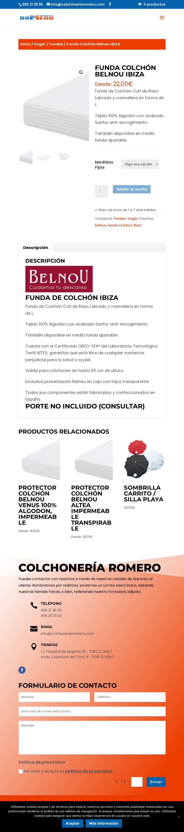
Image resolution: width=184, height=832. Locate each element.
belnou (100, 225)
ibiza (137, 225)
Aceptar (73, 823)
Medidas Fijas (104, 164)
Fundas (56, 44)
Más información (103, 823)
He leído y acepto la (68, 771)
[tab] (35, 247)
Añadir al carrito (131, 189)
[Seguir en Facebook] (22, 670)
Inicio (25, 44)
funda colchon (120, 225)
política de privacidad (88, 771)
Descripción (35, 247)
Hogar (40, 44)
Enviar (156, 782)
